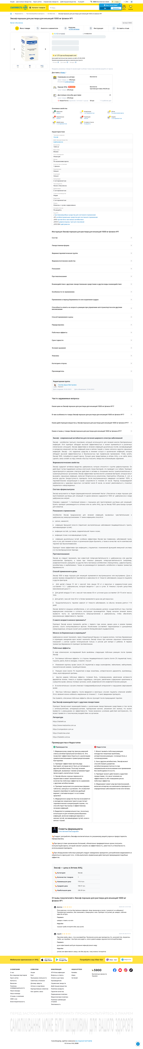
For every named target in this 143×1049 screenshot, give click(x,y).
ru (127, 2)
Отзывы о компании (17, 996)
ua (124, 2)
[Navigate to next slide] (45, 49)
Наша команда (15, 993)
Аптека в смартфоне (38, 986)
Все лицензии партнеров (18, 975)
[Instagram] (125, 986)
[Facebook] (114, 986)
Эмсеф (56, 137)
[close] (121, 5)
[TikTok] (131, 986)
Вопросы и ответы (57, 975)
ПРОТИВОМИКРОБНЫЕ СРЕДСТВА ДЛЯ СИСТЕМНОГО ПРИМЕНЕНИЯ (75, 215)
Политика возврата (57, 989)
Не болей (75, 978)
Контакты (13, 980)
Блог (32, 975)
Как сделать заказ (37, 991)
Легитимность (56, 1004)
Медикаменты (19, 13)
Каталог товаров (38, 8)
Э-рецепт (81, 2)
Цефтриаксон (58, 142)
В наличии (66, 82)
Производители (56, 980)
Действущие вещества (68, 2)
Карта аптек (37, 2)
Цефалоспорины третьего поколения (71, 222)
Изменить (116, 8)
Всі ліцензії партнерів (83, 1041)
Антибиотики (51, 13)
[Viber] (111, 960)
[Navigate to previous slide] (14, 49)
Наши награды (15, 991)
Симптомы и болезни (38, 980)
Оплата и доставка (57, 978)
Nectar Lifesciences (16, 23)
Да (105, 8)
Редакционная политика (59, 994)
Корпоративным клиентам (39, 989)
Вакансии (13, 983)
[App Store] (46, 960)
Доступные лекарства (23, 2)
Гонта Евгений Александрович (68, 831)
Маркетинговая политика (59, 997)
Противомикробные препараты (35, 13)
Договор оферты (36, 983)
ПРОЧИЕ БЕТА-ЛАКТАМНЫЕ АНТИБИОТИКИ (70, 219)
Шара (73, 975)
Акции (12, 2)
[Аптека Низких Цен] (19, 8)
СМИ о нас (13, 999)
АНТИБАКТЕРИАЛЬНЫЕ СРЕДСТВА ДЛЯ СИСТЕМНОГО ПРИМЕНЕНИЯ (77, 217)
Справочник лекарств (51, 2)
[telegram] (126, 960)
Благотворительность (17, 1001)
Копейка (74, 972)
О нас (12, 972)
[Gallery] (30, 49)
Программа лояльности (39, 978)
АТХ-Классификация (58, 972)
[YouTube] (120, 986)
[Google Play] (61, 960)
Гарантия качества (57, 991)
